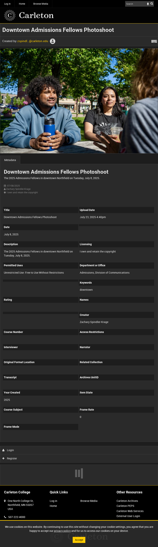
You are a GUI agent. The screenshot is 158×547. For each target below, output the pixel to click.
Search (151, 3)
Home (22, 3)
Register (11, 458)
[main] (79, 254)
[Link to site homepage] (29, 15)
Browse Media (40, 3)
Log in (7, 3)
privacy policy (62, 531)
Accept (79, 540)
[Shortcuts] (154, 41)
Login (10, 450)
